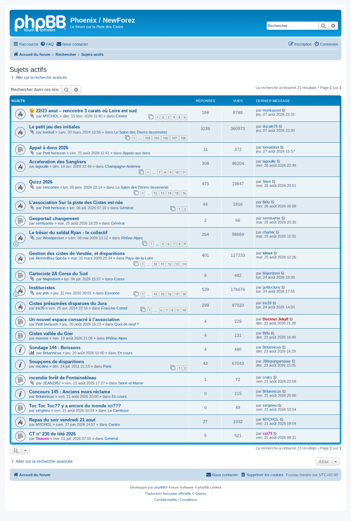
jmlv (46, 293)
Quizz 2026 (40, 182)
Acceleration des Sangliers (57, 161)
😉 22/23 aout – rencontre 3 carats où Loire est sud (83, 110)
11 (184, 172)
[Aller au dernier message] (284, 110)
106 (165, 138)
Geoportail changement (54, 218)
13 (162, 193)
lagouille (42, 166)
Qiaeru (200, 493)
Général (126, 208)
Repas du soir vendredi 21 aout (62, 419)
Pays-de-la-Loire (139, 258)
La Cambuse (118, 410)
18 (184, 294)
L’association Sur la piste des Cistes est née (76, 202)
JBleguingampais (277, 361)
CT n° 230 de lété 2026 (52, 433)
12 (155, 193)
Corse (119, 279)
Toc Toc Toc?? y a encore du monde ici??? (75, 405)
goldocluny (271, 287)
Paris (107, 366)
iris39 (40, 308)
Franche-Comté (114, 308)
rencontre (51, 187)
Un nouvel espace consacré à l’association (74, 319)
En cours (125, 353)
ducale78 (270, 126)
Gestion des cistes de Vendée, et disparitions (77, 253)
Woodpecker (53, 238)
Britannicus (52, 353)
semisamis (44, 223)
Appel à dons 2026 (48, 147)
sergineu (43, 410)
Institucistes (42, 287)
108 (183, 138)
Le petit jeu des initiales (54, 126)
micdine (42, 366)
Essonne (112, 293)
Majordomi (51, 279)
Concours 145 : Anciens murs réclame (69, 391)
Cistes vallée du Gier (51, 333)
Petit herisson (54, 153)
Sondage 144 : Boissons (55, 347)
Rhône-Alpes (132, 238)
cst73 (267, 433)
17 (177, 294)
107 (174, 138)
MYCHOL (51, 116)
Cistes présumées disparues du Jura (68, 303)
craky (267, 377)
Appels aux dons (136, 153)
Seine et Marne (130, 383)
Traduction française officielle (168, 493)
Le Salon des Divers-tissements (140, 132)
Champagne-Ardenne (123, 166)
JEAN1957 (52, 383)
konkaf (48, 132)
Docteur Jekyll (275, 319)
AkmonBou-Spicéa (51, 258)
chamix (269, 232)
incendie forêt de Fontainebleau (62, 377)
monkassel (272, 110)
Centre (121, 116)
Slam (267, 181)
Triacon (42, 438)
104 (147, 138)
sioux (268, 253)
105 (156, 138)
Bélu (266, 202)
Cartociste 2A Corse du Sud (58, 273)
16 (184, 193)
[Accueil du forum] (40, 22)
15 (177, 193)
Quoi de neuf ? (126, 324)
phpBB (159, 487)
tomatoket (271, 147)
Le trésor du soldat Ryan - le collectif (68, 232)
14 (169, 193)
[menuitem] (47, 44)
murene (42, 338)
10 (177, 172)
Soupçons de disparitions (56, 361)
